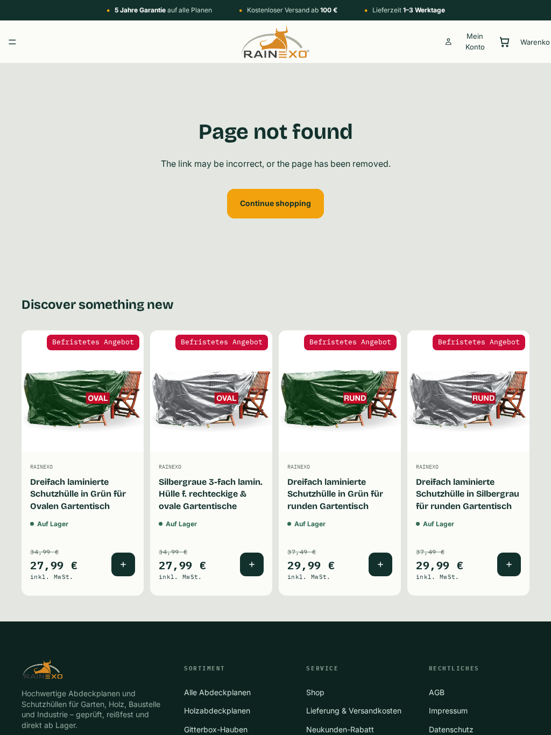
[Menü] (12, 42)
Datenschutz (451, 728)
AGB (436, 692)
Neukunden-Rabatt (340, 728)
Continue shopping (275, 203)
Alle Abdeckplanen (217, 692)
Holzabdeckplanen (217, 710)
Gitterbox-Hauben (216, 728)
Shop (315, 692)
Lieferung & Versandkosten (353, 710)
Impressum (448, 710)
